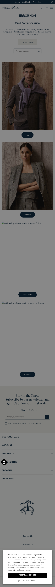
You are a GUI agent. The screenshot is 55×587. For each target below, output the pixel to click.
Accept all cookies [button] (27, 575)
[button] (27, 580)
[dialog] (27, 293)
